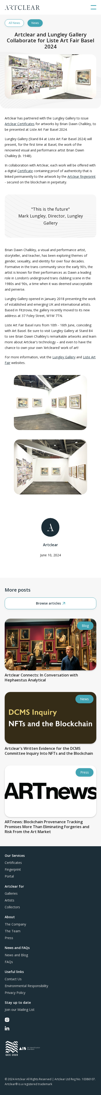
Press (9, 938)
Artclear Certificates (20, 124)
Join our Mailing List (20, 1010)
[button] (93, 7)
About (10, 917)
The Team (12, 931)
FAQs (9, 962)
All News (14, 23)
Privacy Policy (15, 993)
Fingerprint (13, 869)
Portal (9, 876)
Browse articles (50, 603)
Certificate (25, 171)
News (35, 23)
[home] (22, 7)
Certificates (13, 863)
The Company (15, 924)
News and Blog (16, 955)
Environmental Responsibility (26, 986)
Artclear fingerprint (81, 176)
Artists (9, 900)
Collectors (12, 907)
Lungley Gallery (63, 357)
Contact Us (13, 979)
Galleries (11, 893)
